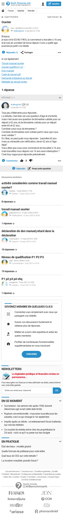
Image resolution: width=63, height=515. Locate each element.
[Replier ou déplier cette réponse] (59, 97)
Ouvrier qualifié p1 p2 (12, 67)
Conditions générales (42, 471)
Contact (16, 477)
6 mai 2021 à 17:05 (32, 31)
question (55, 4)
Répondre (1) (12, 52)
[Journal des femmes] (16, 493)
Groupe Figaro (53, 477)
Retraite (31, 11)
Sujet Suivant (53, 17)
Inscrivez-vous (27, 471)
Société (55, 471)
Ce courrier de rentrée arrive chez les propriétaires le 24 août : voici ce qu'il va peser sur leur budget (29, 431)
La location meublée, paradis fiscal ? (20, 460)
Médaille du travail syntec (14, 81)
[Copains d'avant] (16, 505)
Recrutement (15, 474)
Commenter (12, 161)
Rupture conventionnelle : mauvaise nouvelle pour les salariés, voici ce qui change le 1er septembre (30, 415)
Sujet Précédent (11, 17)
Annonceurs (42, 477)
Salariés (20, 11)
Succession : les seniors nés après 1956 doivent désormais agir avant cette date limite (28, 407)
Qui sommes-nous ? (12, 471)
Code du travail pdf (11, 74)
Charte (23, 477)
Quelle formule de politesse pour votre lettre (23, 451)
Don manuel (8, 70)
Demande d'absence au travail (17, 78)
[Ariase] (16, 511)
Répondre (20, 168)
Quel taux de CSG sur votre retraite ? (19, 455)
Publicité (5, 474)
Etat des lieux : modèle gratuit (16, 446)
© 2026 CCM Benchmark (31, 480)
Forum (11, 11)
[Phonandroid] (46, 511)
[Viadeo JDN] (46, 505)
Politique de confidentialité (32, 474)
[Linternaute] (16, 499)
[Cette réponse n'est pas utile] (31, 161)
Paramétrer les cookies (52, 474)
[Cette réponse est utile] (22, 161)
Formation (32, 477)
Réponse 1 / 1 (8, 97)
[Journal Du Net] (46, 493)
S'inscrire (31, 354)
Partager (28, 52)
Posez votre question (41, 168)
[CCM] (46, 499)
